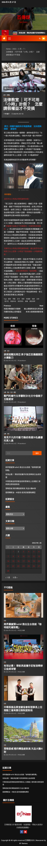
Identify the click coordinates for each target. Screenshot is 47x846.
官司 (18, 299)
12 (34, 556)
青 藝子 (7, 114)
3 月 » (15, 577)
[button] (9, 38)
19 (34, 561)
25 (29, 566)
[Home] (4, 38)
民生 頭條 (22, 630)
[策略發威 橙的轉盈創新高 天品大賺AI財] (23, 729)
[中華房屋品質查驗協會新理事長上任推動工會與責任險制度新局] (23, 688)
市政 (8, 433)
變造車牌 (32, 301)
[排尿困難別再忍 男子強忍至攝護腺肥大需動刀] (23, 335)
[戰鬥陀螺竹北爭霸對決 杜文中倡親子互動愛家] (23, 377)
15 (13, 561)
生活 (8, 350)
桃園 (33, 299)
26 (34, 566)
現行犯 (6, 301)
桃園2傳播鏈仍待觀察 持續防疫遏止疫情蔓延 (13, 309)
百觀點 (8, 95)
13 (39, 556)
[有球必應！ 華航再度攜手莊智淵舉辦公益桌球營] (23, 647)
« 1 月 (7, 577)
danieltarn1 (22, 360)
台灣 (4, 95)
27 (39, 566)
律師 (23, 299)
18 (29, 561)
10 (23, 556)
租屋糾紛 (13, 301)
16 (18, 561)
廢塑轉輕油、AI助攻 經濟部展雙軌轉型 (20, 492)
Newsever (40, 840)
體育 (15, 392)
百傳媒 (23, 17)
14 (8, 561)
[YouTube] (25, 831)
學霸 (14, 299)
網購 (26, 301)
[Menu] (9, 38)
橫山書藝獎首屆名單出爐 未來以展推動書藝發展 (33, 309)
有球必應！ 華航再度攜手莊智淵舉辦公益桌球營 (25, 33)
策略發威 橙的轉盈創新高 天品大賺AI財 (20, 488)
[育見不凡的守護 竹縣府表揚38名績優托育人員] (23, 418)
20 (39, 561)
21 (8, 566)
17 (23, 561)
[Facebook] (21, 831)
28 (8, 571)
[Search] (39, 38)
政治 (8, 392)
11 (29, 556)
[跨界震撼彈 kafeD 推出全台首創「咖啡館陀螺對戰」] (23, 605)
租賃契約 (20, 301)
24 (23, 566)
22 (13, 566)
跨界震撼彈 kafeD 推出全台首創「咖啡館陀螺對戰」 (20, 774)
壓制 (9, 299)
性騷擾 (28, 299)
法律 (37, 299)
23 (18, 566)
